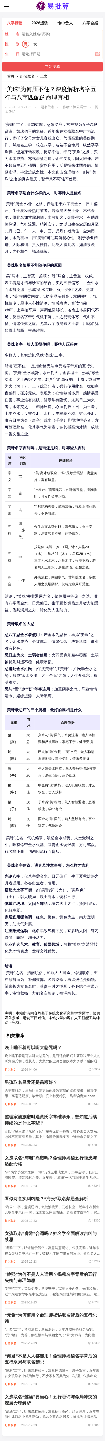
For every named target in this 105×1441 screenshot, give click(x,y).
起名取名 (27, 76)
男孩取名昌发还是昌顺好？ (31, 1082)
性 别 (12, 44)
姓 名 (12, 34)
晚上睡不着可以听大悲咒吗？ (33, 1047)
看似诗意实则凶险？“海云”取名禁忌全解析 (46, 1198)
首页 (10, 76)
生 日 (12, 54)
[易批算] (52, 10)
